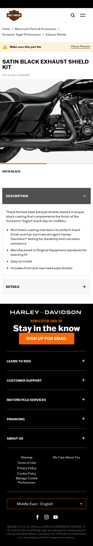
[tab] (23, 163)
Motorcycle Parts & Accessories (35, 29)
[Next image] (83, 121)
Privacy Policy (26, 468)
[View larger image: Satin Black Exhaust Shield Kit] (46, 121)
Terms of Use (26, 463)
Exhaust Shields (56, 34)
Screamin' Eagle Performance (21, 34)
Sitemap (27, 457)
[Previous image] (9, 121)
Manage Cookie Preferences (27, 480)
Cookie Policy (26, 473)
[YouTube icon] (55, 517)
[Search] (73, 15)
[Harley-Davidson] (46, 312)
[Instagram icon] (46, 517)
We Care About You (66, 457)
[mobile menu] (81, 15)
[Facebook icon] (37, 517)
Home (6, 29)
